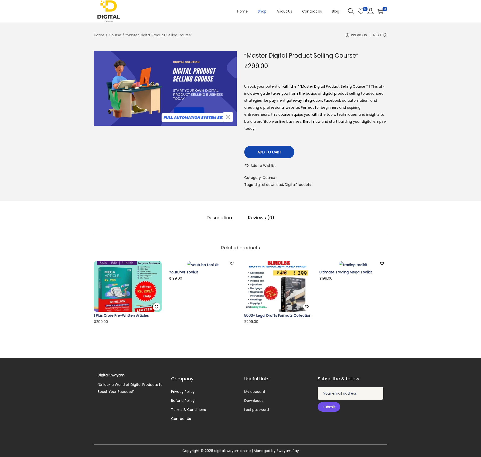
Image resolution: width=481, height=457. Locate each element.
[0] (361, 11)
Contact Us (181, 418)
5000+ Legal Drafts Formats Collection (277, 315)
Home (99, 35)
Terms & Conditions (188, 409)
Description (219, 217)
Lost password (256, 409)
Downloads (253, 400)
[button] (260, 165)
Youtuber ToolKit (183, 272)
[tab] (219, 217)
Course (115, 35)
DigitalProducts (298, 184)
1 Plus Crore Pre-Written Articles (121, 315)
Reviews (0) (261, 217)
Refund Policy (183, 400)
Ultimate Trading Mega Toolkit (345, 272)
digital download (269, 184)
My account (254, 391)
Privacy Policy (183, 391)
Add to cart (269, 152)
